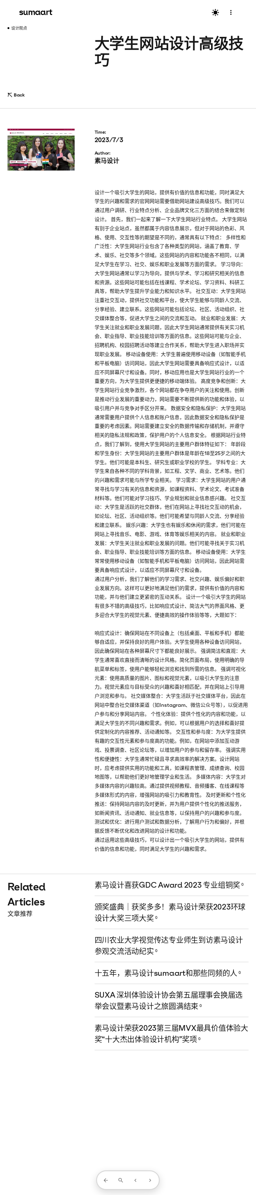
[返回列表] (106, 1180)
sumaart (35, 12)
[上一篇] (135, 1180)
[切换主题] (215, 12)
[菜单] (231, 12)
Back (19, 95)
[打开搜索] (120, 1180)
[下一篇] (150, 1180)
